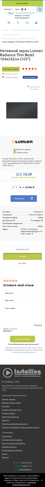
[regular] (10, 280)
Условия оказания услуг (11, 410)
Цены (17, 9)
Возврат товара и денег (11, 403)
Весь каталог (23, 3)
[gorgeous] (16, 280)
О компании (7, 436)
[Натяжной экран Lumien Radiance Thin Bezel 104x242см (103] (22, 110)
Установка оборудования (12, 440)
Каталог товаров (8, 399)
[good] (13, 280)
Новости (5, 457)
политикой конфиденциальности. (24, 483)
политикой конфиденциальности (24, 352)
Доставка (6, 406)
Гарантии (5, 420)
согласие (39, 348)
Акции (4, 454)
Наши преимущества (10, 417)
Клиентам (7, 9)
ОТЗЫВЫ (22, 256)
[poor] (7, 280)
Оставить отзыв (22, 338)
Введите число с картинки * (10, 329)
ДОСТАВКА (22, 263)
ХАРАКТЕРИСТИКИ (22, 249)
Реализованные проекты (12, 450)
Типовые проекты (9, 447)
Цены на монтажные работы (13, 443)
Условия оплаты (8, 413)
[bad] (4, 280)
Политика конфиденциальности (15, 424)
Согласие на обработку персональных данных (20, 427)
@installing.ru (25, 469)
